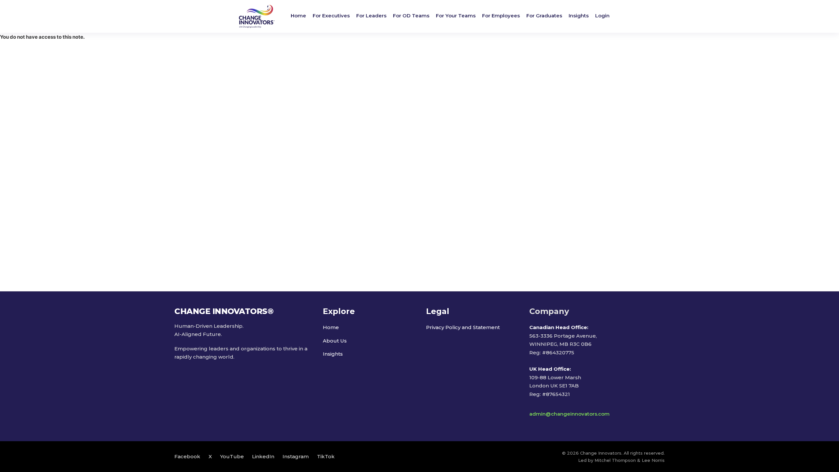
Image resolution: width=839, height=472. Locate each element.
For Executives (331, 15)
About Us (335, 341)
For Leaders (371, 15)
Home (298, 15)
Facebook (187, 456)
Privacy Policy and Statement (463, 327)
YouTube (232, 456)
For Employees (501, 15)
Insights (579, 15)
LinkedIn (263, 456)
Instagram (296, 456)
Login (602, 15)
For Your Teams (456, 15)
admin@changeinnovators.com (569, 414)
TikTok (326, 456)
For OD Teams (411, 15)
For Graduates (544, 15)
